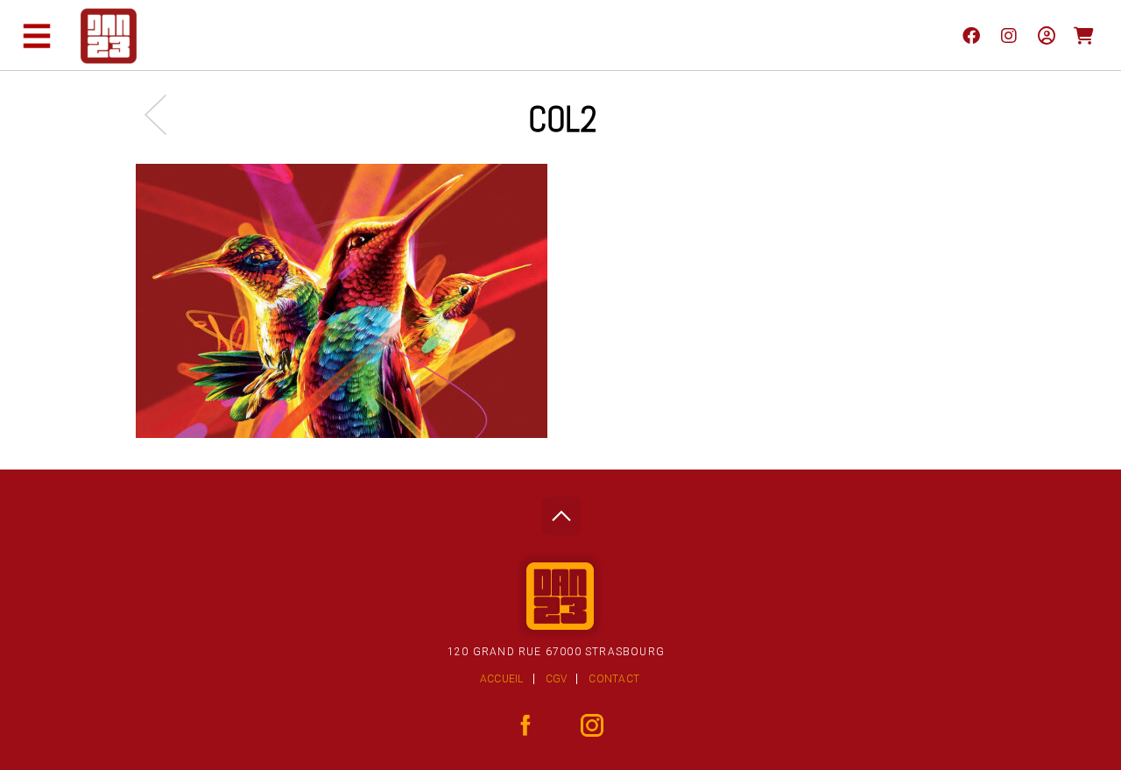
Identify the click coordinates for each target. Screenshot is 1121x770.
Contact (614, 679)
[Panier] (1084, 35)
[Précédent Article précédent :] (164, 114)
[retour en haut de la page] (561, 511)
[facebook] (971, 35)
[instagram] (1008, 35)
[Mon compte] (1046, 35)
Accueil (502, 679)
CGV (557, 679)
